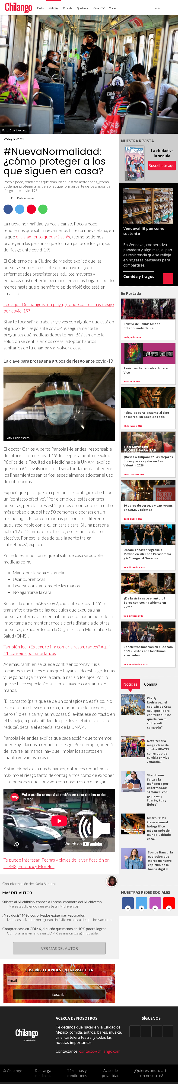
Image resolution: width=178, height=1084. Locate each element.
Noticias (53, 8)
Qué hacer (83, 8)
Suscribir (59, 994)
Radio (40, 8)
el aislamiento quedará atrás (43, 236)
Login (158, 8)
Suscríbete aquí (162, 165)
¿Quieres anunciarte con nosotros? (151, 1073)
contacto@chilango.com (99, 1051)
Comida (67, 8)
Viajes (112, 8)
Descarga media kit (43, 1073)
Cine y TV (99, 8)
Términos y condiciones (77, 1073)
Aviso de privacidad (110, 1073)
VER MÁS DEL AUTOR (59, 948)
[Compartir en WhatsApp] (43, 209)
